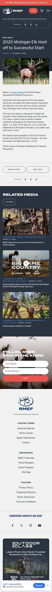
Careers (26, 442)
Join (33, 11)
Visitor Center (26, 433)
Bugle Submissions (26, 438)
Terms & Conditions (26, 502)
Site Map (26, 472)
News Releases (26, 463)
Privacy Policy (26, 487)
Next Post (38, 170)
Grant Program (26, 467)
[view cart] (42, 11)
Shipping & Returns (26, 492)
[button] (25, 24)
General (6, 53)
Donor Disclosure (26, 497)
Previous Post (14, 170)
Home (4, 19)
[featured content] (26, 561)
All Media (9, 202)
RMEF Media (11, 19)
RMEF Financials (26, 458)
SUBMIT (25, 378)
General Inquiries (26, 428)
